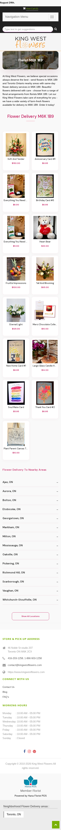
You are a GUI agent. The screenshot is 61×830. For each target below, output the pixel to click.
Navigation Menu (16, 16)
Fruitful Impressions (16, 283)
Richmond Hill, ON (14, 572)
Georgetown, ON (13, 518)
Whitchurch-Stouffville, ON (20, 599)
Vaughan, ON (10, 590)
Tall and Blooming (45, 283)
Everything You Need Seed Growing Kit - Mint (16, 242)
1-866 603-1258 (33, 658)
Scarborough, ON (13, 581)
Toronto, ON (14, 814)
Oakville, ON (10, 554)
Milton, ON (9, 536)
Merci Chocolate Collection (45, 324)
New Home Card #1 (16, 366)
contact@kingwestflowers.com (25, 665)
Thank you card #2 (45, 407)
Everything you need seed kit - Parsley (16, 200)
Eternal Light (16, 324)
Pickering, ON (11, 563)
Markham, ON (11, 527)
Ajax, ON (8, 482)
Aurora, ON (9, 491)
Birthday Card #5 (45, 200)
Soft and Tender (16, 159)
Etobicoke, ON (12, 509)
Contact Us (8, 687)
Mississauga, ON (13, 545)
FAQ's (6, 696)
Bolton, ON (9, 500)
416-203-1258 (15, 658)
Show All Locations (30, 616)
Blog (5, 692)
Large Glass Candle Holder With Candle (45, 366)
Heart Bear (45, 242)
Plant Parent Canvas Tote (16, 448)
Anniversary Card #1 (45, 159)
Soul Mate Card (16, 407)
